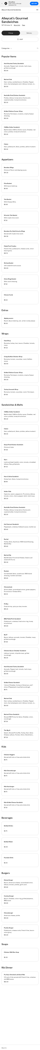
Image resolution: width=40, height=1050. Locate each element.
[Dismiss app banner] (2, 4)
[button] (20, 67)
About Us (4, 1048)
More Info (17, 25)
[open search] (36, 48)
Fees (23, 25)
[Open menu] (37, 10)
